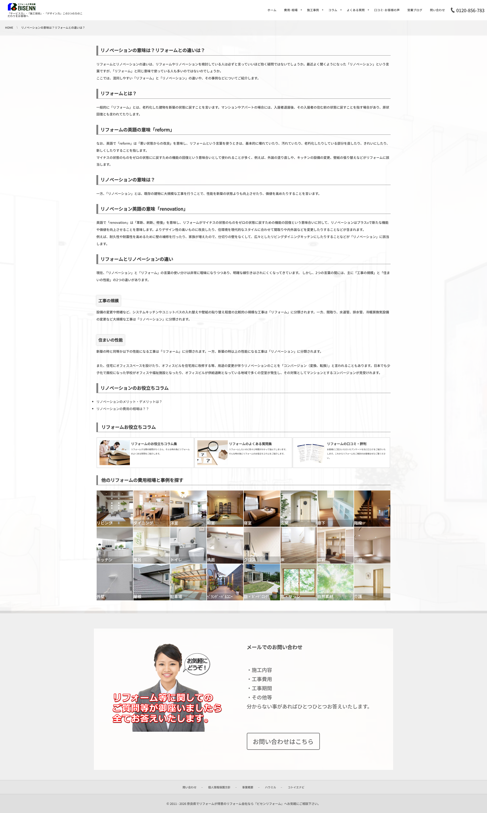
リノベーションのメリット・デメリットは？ (129, 401)
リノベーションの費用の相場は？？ (122, 408)
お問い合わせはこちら (283, 741)
